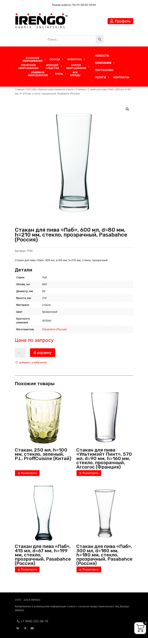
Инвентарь (74, 59)
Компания (103, 63)
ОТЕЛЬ (59, 73)
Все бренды (75, 74)
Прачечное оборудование (28, 66)
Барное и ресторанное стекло (56, 89)
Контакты (121, 77)
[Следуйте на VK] (18, 628)
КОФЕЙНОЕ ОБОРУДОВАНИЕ (38, 74)
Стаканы (81, 89)
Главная (19, 89)
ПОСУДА (31, 89)
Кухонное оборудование (32, 59)
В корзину (42, 352)
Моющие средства (52, 66)
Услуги (100, 77)
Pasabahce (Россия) (54, 329)
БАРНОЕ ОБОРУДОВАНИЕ (76, 66)
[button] (31, 362)
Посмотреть (29, 473)
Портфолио (104, 70)
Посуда (55, 59)
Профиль (123, 21)
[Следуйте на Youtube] (32, 628)
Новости (102, 55)
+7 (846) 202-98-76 (34, 621)
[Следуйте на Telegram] (25, 628)
